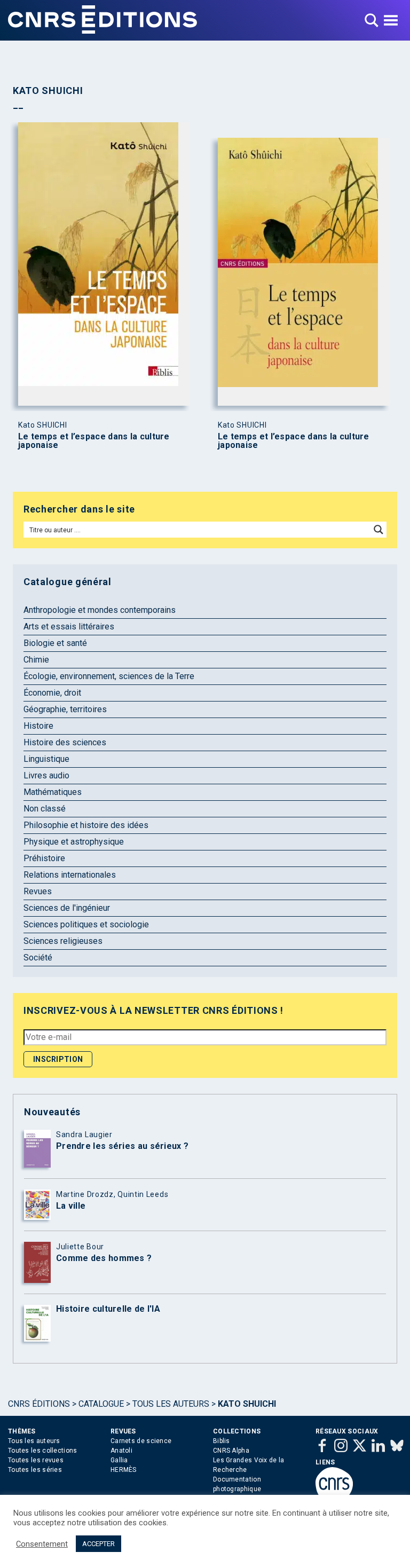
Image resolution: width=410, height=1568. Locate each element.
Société (37, 957)
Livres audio (46, 775)
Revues (37, 891)
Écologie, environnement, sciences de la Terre (108, 676)
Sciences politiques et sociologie (86, 924)
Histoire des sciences (64, 742)
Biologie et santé (55, 643)
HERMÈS (124, 1470)
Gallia (119, 1460)
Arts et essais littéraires (68, 626)
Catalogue (101, 1404)
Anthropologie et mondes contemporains (99, 610)
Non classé (44, 808)
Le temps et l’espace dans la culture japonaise (94, 441)
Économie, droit (52, 693)
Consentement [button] (42, 1544)
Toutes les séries (35, 1470)
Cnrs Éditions (39, 1404)
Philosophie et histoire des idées (85, 825)
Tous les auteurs (170, 1404)
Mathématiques (52, 792)
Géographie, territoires (65, 709)
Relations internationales (69, 875)
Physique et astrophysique (73, 842)
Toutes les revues (36, 1460)
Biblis (221, 1441)
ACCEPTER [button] (98, 1544)
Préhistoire (44, 858)
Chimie (36, 660)
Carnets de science (141, 1441)
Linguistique (46, 759)
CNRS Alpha (231, 1450)
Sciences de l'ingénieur (66, 908)
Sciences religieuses (62, 941)
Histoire (38, 726)
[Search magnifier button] (378, 530)
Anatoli (121, 1450)
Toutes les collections (42, 1450)
